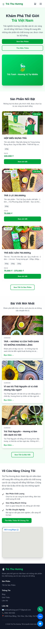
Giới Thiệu (6, 597)
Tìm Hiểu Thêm (22, 48)
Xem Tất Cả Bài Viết (22, 455)
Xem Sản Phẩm (22, 41)
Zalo (40, 616)
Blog (3, 594)
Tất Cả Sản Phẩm (8, 585)
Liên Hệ (5, 601)
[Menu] (40, 3)
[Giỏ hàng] (35, 4)
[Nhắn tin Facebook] (40, 624)
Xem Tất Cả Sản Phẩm (22, 287)
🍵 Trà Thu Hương (12, 4)
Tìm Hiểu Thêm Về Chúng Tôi (17, 520)
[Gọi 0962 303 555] (40, 609)
